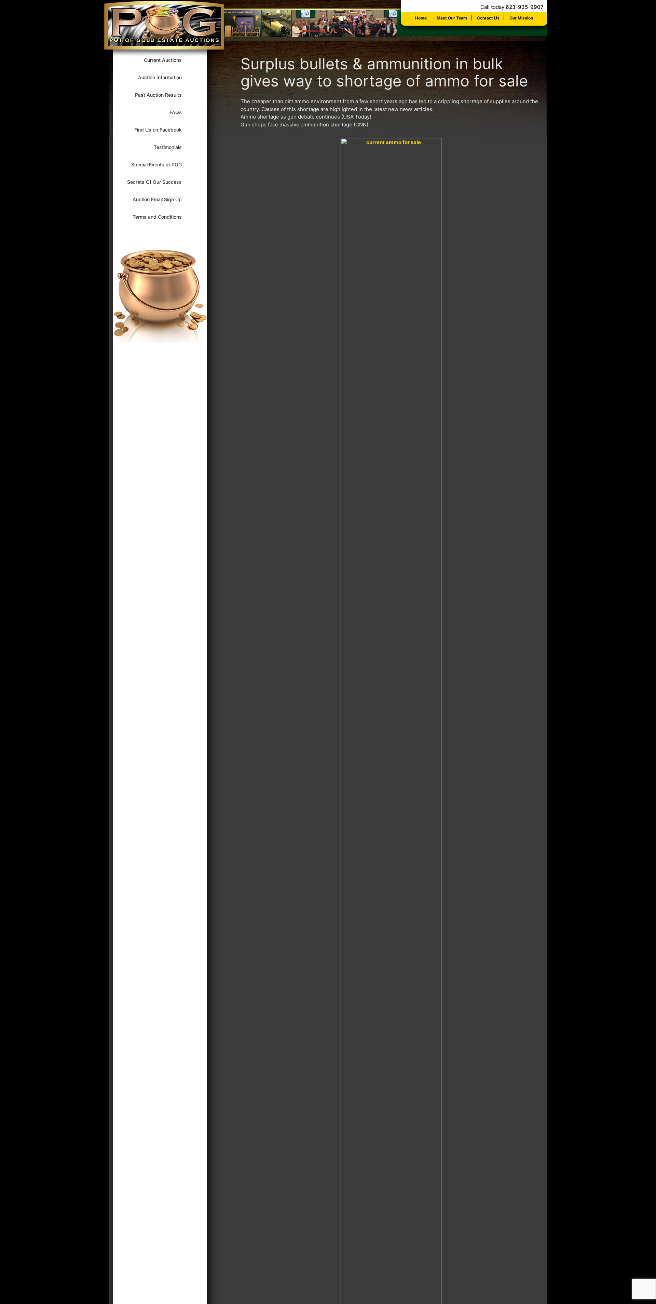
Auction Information (164, 77)
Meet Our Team (452, 17)
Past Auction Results (163, 95)
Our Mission (521, 17)
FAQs (180, 112)
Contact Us (488, 17)
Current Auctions (167, 60)
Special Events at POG (161, 164)
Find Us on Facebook (162, 130)
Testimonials (172, 147)
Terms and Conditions (162, 217)
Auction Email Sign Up (162, 199)
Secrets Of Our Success (159, 182)
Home (421, 17)
